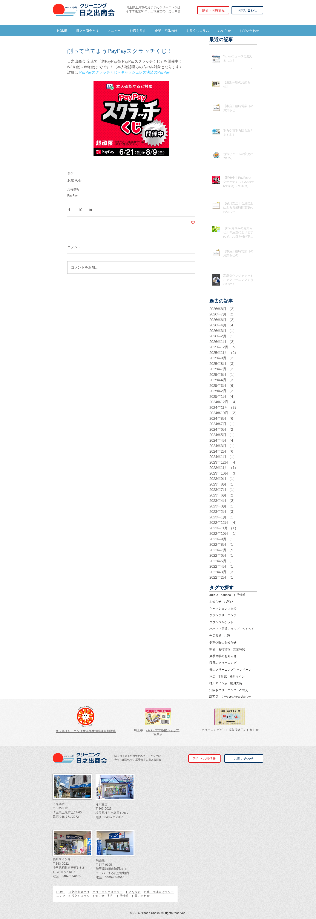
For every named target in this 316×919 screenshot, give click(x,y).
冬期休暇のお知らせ (222, 642)
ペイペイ (248, 628)
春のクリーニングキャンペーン (230, 669)
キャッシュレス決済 (222, 608)
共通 (227, 635)
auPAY (213, 594)
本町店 (222, 676)
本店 (212, 676)
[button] (114, 30)
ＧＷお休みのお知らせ (236, 696)
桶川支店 (236, 683)
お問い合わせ (141, 895)
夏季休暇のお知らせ (222, 656)
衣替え (243, 690)
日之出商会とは (78, 892)
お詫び (228, 601)
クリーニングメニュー (107, 892)
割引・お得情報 (219, 649)
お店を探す (133, 892)
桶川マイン (237, 676)
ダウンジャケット (221, 622)
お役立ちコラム (78, 895)
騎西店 (213, 696)
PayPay (72, 195)
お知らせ (74, 180)
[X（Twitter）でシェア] (80, 209)
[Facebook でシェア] (69, 209)
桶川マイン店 (218, 683)
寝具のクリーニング (222, 662)
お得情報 (73, 189)
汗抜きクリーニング (222, 690)
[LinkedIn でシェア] (90, 209)
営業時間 (239, 649)
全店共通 (215, 635)
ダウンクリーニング (222, 615)
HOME (60, 892)
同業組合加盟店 (105, 731)
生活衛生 (89, 731)
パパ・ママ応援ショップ (162, 730)
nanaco (226, 594)
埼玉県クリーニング (69, 731)
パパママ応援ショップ (224, 628)
